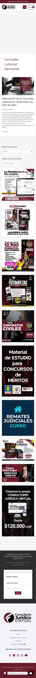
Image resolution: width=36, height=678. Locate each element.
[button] (18, 1)
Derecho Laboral (7, 109)
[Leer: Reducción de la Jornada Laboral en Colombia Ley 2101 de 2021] (18, 86)
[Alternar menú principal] (24, 7)
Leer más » (5, 131)
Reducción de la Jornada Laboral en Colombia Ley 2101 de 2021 (17, 102)
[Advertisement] (18, 29)
